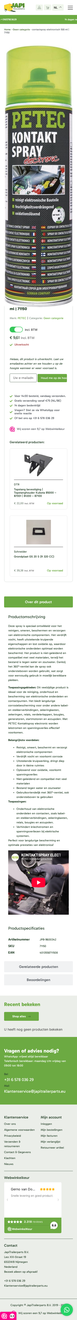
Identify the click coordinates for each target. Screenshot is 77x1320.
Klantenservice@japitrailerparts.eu (35, 1091)
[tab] (38, 601)
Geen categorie (21, 29)
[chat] (67, 1310)
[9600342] (38, 176)
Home (7, 29)
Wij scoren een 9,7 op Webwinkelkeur (41, 429)
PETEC (22, 318)
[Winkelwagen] (47, 7)
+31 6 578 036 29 (19, 1079)
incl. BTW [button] (31, 329)
